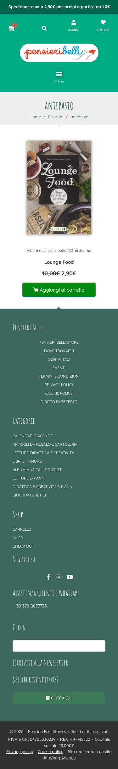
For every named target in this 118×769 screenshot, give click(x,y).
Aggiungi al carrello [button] (62, 290)
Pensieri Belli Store (59, 342)
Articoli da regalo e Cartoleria (45, 444)
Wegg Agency (62, 757)
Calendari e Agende (33, 435)
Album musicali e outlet (47, 250)
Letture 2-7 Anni (29, 478)
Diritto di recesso (59, 401)
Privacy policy (59, 384)
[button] (59, 73)
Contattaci (59, 359)
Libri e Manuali (27, 461)
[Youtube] (70, 577)
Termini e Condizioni (59, 376)
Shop (18, 537)
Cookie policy (59, 393)
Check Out (23, 546)
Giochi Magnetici (29, 495)
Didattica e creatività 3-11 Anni (43, 486)
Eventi (59, 367)
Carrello (22, 529)
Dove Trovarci (59, 350)
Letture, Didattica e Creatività (43, 452)
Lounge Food (59, 262)
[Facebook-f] (48, 577)
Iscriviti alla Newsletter (40, 662)
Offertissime (80, 250)
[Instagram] (59, 577)
